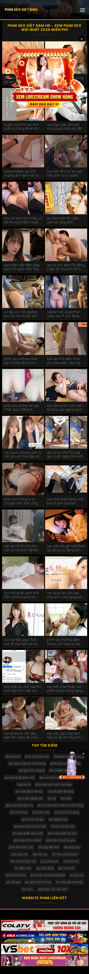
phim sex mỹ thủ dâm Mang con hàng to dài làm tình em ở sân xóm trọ (64, 642)
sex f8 (52, 798)
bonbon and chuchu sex (30, 826)
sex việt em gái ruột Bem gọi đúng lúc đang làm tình (66, 548)
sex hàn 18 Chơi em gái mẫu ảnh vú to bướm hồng (64, 173)
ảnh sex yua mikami (65, 854)
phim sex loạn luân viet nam (53, 784)
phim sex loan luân (21, 847)
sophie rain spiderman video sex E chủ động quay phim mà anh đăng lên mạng (65, 314)
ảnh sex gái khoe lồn (69, 882)
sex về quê (13, 882)
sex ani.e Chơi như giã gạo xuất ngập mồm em (65, 454)
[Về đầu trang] (78, 968)
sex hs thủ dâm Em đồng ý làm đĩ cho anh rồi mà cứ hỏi (65, 267)
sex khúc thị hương (66, 812)
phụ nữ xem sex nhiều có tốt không (60, 805)
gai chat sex (66, 868)
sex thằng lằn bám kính (20, 777)
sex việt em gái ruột (23, 861)
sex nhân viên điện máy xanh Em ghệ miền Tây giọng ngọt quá (22, 267)
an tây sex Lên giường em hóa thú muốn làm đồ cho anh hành (23, 314)
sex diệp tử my (58, 819)
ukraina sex (71, 861)
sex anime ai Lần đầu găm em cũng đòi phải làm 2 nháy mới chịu (21, 736)
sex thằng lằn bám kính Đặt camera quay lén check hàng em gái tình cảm (22, 595)
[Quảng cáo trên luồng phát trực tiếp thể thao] (44, 960)
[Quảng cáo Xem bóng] (44, 925)
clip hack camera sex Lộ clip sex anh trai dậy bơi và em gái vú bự (22, 455)
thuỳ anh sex (41, 812)
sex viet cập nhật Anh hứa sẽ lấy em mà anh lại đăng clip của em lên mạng (66, 736)
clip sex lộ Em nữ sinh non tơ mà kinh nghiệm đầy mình (21, 548)
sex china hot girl (33, 819)
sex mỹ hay (40, 854)
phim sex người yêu (30, 798)
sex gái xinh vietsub (31, 770)
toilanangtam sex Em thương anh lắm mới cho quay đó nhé (22, 173)
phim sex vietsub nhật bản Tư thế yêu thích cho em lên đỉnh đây (23, 361)
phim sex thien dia (37, 756)
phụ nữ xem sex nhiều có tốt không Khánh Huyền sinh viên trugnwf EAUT (23, 220)
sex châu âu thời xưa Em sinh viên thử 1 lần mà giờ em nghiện (23, 689)
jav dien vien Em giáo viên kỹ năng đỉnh (63, 220)
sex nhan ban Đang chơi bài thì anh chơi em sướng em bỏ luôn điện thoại (65, 501)
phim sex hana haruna (60, 840)
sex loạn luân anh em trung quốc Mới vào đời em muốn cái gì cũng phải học (64, 127)
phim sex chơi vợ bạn (27, 840)
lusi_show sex (50, 861)
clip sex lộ (23, 784)
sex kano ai (12, 756)
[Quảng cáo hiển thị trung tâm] (45, 76)
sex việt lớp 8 (44, 868)
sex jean (66, 798)
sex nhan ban (19, 812)
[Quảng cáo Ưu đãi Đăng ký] (44, 937)
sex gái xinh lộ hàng (38, 882)
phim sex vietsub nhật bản (48, 875)
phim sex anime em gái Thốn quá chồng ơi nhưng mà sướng (21, 408)
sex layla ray (72, 847)
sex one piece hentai (29, 791)
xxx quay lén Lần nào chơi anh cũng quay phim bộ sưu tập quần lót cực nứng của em (66, 595)
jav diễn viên (23, 868)
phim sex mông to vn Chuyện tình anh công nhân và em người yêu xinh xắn (20, 501)
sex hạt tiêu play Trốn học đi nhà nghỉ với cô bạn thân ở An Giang (20, 642)
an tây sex (76, 875)
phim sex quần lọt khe (62, 833)
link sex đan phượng (61, 791)
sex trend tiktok (16, 875)
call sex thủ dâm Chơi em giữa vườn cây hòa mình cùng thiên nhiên (64, 361)
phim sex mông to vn (19, 805)
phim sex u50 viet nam (52, 889)
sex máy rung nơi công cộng (27, 763)
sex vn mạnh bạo (51, 777)
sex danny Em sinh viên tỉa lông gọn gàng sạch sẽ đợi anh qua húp (64, 408)
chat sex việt (19, 854)
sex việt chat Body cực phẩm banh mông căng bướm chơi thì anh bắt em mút (64, 689)
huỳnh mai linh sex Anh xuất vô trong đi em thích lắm (23, 127)
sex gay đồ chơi (48, 847)
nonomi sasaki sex (63, 826)
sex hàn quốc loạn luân (28, 833)
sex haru (27, 889)
